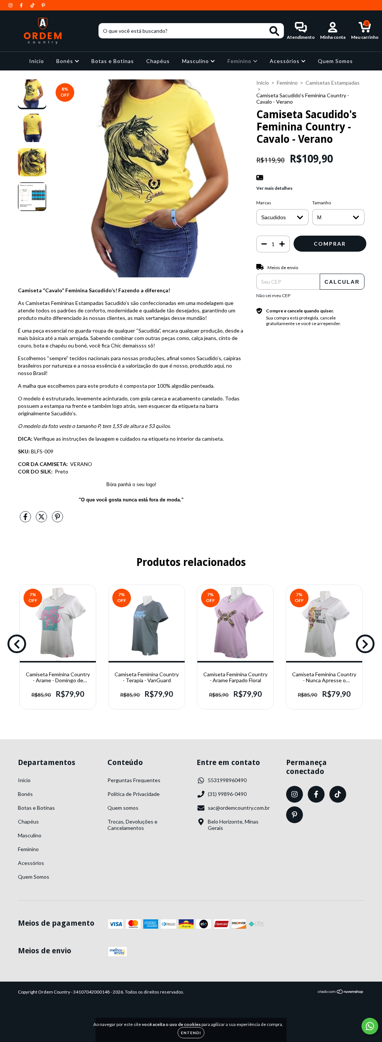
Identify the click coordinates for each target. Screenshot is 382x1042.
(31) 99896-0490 (227, 794)
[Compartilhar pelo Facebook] (26, 519)
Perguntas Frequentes (133, 780)
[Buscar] (274, 31)
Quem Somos (335, 61)
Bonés (65, 61)
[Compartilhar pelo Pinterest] (57, 519)
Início (36, 61)
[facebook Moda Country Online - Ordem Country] (21, 5)
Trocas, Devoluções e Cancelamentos (132, 824)
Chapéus (158, 61)
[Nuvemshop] (340, 992)
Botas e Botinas (112, 61)
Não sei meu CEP (273, 295)
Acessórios (285, 61)
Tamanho (321, 202)
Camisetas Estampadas (333, 82)
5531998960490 (227, 780)
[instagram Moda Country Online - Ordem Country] (11, 5)
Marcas (263, 202)
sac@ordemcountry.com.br (239, 808)
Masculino (196, 61)
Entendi (191, 1032)
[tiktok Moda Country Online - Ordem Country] (33, 5)
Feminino (240, 61)
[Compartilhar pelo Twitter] (42, 519)
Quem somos (122, 808)
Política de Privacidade (133, 794)
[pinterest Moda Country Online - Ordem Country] (43, 5)
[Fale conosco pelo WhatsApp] (369, 1026)
